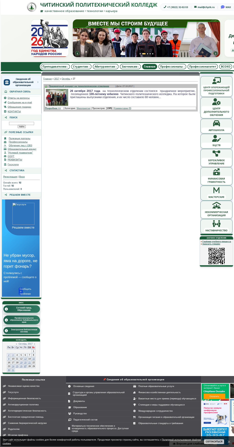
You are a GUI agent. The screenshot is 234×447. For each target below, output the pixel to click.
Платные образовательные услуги (156, 386)
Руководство (80, 413)
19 (21, 362)
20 (25, 362)
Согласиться (214, 441)
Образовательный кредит (22, 149)
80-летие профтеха (18, 435)
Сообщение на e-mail (20, 102)
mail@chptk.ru (206, 7)
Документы (79, 401)
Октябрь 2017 (26, 344)
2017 (56, 79)
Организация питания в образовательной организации (166, 417)
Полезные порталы (19, 138)
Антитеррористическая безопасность (27, 410)
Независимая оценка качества (23, 386)
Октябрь (66, 79)
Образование (80, 407)
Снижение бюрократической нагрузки (27, 423)
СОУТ (11, 156)
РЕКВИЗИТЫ (15, 159)
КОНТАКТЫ (14, 111)
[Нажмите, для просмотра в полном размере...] (57, 106)
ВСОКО (226, 66)
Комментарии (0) (122, 108)
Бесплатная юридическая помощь (26, 417)
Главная (149, 66)
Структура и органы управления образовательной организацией (99, 393)
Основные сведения (83, 386)
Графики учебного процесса (216, 241)
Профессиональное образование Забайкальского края (24, 320)
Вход (22, 176)
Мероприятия (83, 108)
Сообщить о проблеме (21, 291)
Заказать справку (211, 244)
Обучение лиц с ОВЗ (20, 145)
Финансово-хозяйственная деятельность (159, 392)
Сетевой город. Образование (24, 309)
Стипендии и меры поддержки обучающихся (161, 404)
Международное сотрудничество (155, 411)
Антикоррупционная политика (23, 404)
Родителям (14, 429)
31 (13, 370)
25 (17, 366)
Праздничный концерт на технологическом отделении (79, 86)
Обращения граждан (19, 106)
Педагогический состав (85, 419)
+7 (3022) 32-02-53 (177, 7)
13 (25, 358)
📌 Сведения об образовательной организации (133, 379)
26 (21, 366)
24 (13, 366)
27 (25, 366)
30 (9, 370)
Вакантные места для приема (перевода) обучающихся (167, 398)
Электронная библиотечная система (24, 331)
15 (33, 358)
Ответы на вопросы (19, 98)
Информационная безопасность (24, 398)
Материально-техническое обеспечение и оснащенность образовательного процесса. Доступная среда (100, 428)
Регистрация (10, 176)
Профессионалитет (202, 66)
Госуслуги (13, 164)
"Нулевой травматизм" (20, 152)
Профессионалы (18, 141)
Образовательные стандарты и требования (160, 423)
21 (29, 362)
